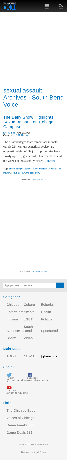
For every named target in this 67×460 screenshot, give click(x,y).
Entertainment (17, 312)
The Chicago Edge (21, 410)
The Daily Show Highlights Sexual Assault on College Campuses (28, 122)
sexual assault (18, 173)
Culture (29, 305)
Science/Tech (17, 331)
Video (28, 338)
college (28, 168)
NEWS (29, 356)
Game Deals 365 (20, 433)
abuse (12, 168)
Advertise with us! (40, 271)
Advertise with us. (40, 180)
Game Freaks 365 (20, 425)
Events (29, 312)
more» (51, 160)
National (25, 135)
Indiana (12, 319)
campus (20, 168)
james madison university (45, 168)
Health (46, 312)
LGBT (17, 135)
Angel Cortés (40, 452)
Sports (12, 338)
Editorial (47, 305)
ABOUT (12, 356)
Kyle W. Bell (9, 133)
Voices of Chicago (21, 418)
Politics (46, 319)
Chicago (13, 305)
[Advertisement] (33, 50)
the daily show (33, 173)
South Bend (28, 329)
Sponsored (49, 331)
